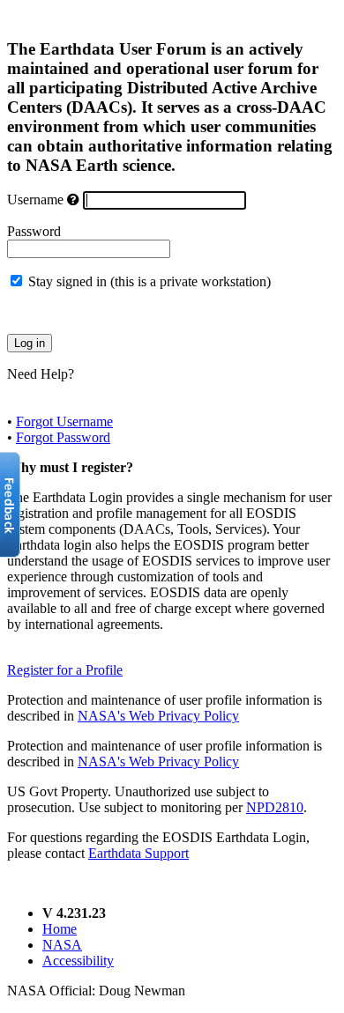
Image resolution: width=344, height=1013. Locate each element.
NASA (62, 944)
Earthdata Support (138, 853)
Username (35, 199)
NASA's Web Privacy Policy (158, 715)
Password (34, 231)
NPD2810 (274, 807)
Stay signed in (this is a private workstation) (149, 281)
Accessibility (78, 960)
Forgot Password (63, 437)
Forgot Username (64, 421)
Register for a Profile (65, 669)
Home (59, 928)
